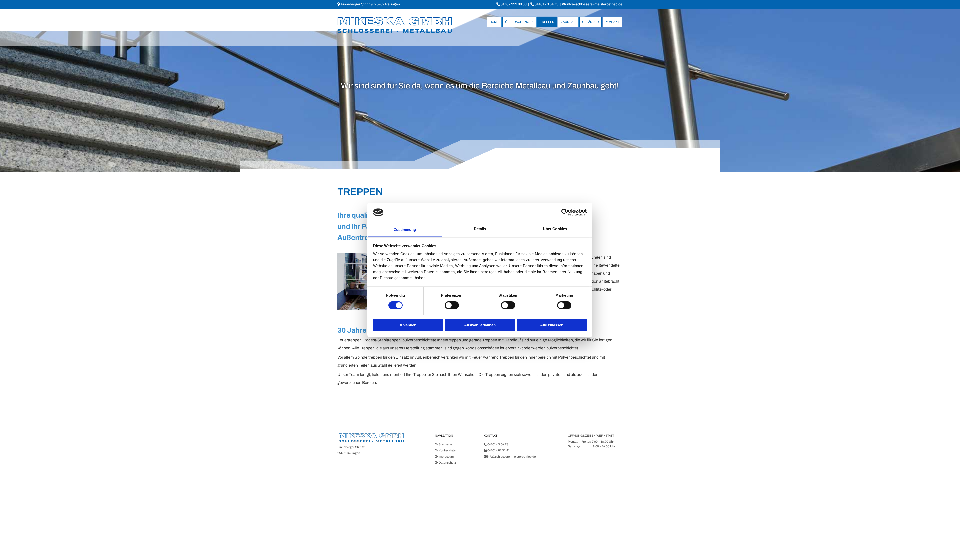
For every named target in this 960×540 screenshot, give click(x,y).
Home (494, 22)
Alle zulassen (552, 325)
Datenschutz (447, 462)
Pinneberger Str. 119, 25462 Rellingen (370, 4)
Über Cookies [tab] (555, 229)
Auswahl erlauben (480, 325)
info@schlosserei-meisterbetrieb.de (594, 4)
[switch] (452, 306)
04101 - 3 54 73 (546, 4)
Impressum (446, 456)
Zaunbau (568, 22)
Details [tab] (480, 229)
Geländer (590, 22)
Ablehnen (408, 325)
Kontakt (612, 22)
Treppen (547, 22)
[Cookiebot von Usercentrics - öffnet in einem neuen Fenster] (565, 212)
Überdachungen (519, 22)
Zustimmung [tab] (405, 230)
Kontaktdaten (448, 450)
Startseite (445, 444)
